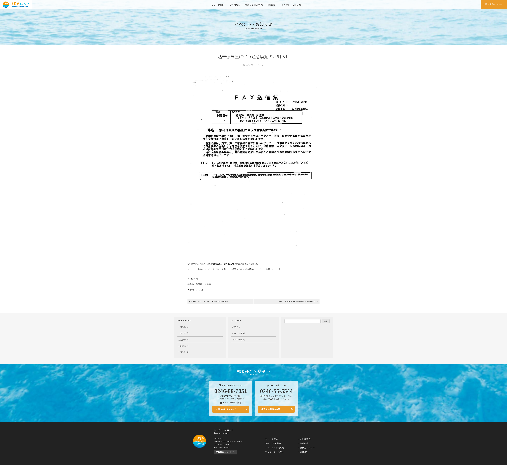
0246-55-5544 (276, 391)
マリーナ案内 (217, 4)
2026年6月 (184, 339)
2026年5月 (184, 345)
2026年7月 (184, 333)
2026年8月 (184, 327)
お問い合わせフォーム (493, 4)
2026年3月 (184, 352)
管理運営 (304, 451)
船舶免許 (271, 4)
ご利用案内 (234, 4)
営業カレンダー (307, 447)
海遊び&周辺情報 (273, 443)
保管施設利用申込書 (270, 409)
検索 (326, 321)
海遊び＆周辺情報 (254, 4)
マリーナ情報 (238, 339)
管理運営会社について (224, 452)
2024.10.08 (248, 65)
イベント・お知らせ (291, 4)
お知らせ (259, 65)
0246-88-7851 (230, 390)
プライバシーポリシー (275, 451)
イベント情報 (238, 333)
